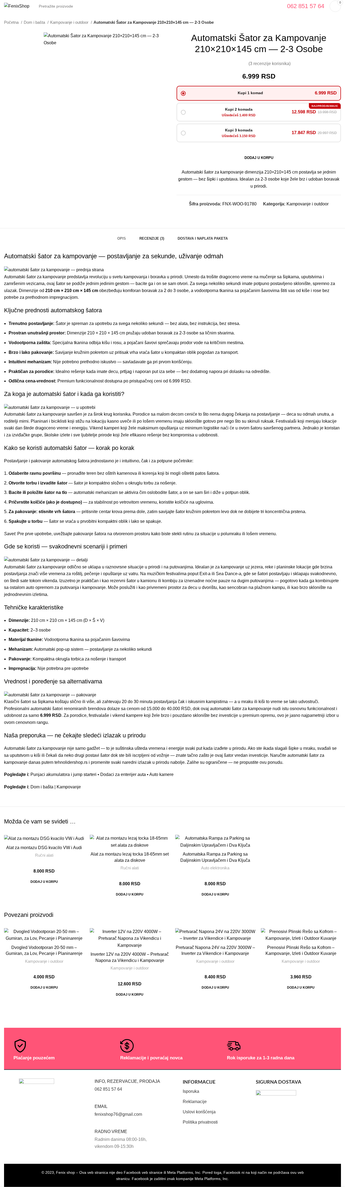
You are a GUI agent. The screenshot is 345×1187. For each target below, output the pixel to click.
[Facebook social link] (247, 213)
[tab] (121, 236)
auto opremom (39, 587)
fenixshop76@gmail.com (118, 1114)
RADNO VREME (111, 1131)
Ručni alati (44, 855)
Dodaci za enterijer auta (123, 774)
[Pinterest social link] (259, 213)
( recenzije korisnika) (270, 63)
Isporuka (191, 1091)
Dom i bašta (35, 22)
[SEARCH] (275, 6)
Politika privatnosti (200, 1122)
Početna (12, 22)
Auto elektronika (215, 868)
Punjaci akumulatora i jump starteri (63, 774)
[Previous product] (327, 22)
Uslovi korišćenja (199, 1112)
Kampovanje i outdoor (69, 22)
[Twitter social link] (253, 213)
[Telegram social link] (272, 213)
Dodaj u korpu (258, 158)
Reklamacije (195, 1101)
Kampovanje (69, 787)
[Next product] (338, 22)
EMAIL (101, 1106)
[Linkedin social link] (266, 213)
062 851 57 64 (108, 1089)
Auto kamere (161, 774)
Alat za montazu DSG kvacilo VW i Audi (44, 847)
